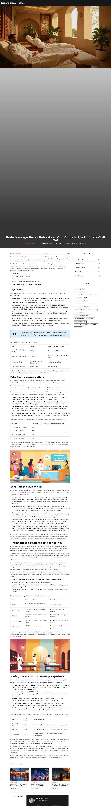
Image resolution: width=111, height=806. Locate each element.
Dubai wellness (79, 304)
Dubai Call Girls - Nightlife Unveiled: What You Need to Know (39, 785)
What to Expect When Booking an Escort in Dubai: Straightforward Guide (61, 785)
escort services (92, 310)
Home (24, 243)
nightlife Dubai (79, 319)
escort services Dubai (81, 298)
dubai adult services (81, 272)
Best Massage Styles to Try (20, 279)
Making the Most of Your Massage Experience (26, 284)
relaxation (94, 325)
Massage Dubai (34, 243)
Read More (14, 788)
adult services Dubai (81, 301)
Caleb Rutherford (15, 253)
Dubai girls (78, 328)
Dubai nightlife (79, 289)
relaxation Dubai (80, 310)
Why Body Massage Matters (21, 276)
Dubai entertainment (81, 316)
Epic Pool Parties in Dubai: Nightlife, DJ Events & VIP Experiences (18, 785)
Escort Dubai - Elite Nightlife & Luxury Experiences (13, 3)
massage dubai (80, 267)
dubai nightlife (79, 263)
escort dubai (79, 259)
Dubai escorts (94, 295)
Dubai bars (78, 307)
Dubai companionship (82, 325)
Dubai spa (87, 307)
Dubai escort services (81, 292)
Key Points (15, 273)
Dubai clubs (90, 319)
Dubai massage (79, 313)
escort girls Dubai (80, 322)
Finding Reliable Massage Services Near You (26, 281)
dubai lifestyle (79, 276)
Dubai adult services (81, 295)
